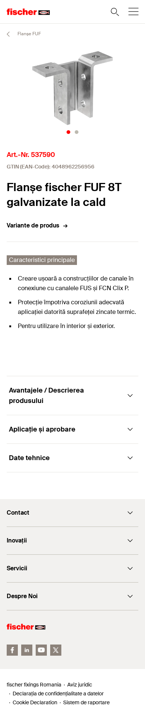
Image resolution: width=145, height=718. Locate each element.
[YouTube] (41, 650)
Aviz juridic (79, 684)
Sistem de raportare (86, 702)
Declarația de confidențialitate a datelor (58, 693)
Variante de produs (33, 225)
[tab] (68, 132)
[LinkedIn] (26, 650)
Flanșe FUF (28, 34)
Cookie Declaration (35, 702)
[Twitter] (55, 650)
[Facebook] (12, 650)
